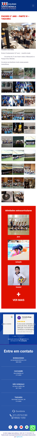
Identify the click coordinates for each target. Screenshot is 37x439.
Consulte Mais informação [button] (12, 332)
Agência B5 (19, 436)
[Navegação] (33, 5)
